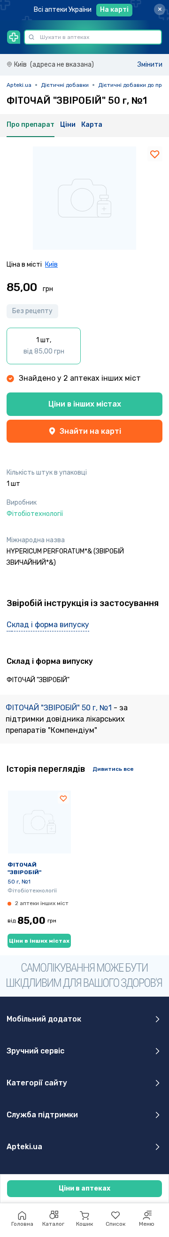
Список (115, 1224)
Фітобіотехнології (32, 890)
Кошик (84, 1224)
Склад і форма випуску (48, 624)
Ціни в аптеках (84, 1188)
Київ (51, 265)
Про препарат (30, 125)
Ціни (68, 125)
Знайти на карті (90, 431)
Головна (22, 1224)
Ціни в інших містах (84, 404)
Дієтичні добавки (65, 85)
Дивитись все (113, 769)
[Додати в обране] (154, 153)
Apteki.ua (19, 85)
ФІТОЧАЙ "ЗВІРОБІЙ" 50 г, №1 (60, 707)
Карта (91, 125)
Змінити (150, 65)
